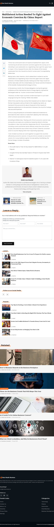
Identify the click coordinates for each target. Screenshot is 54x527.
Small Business (46, 508)
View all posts (27, 192)
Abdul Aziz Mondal (7, 20)
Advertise (2, 508)
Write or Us (3, 506)
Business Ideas (8, 11)
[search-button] (49, 3)
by (13, 259)
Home (3, 11)
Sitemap (2, 513)
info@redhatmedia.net (5, 489)
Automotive (45, 506)
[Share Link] (4, 68)
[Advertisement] (27, 459)
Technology (45, 501)
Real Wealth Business (7, 524)
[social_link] (3, 294)
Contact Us (3, 504)
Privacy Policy (3, 511)
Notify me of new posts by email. (11, 220)
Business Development (48, 511)
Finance (44, 504)
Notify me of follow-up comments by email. (14, 219)
